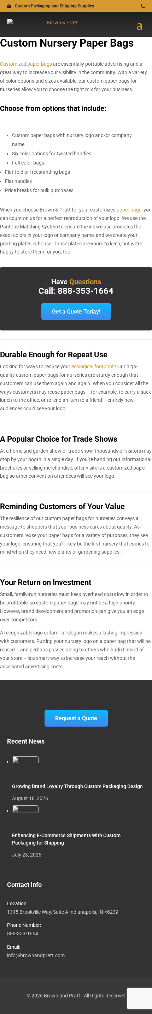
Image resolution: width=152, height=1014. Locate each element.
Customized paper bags (26, 64)
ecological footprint (92, 366)
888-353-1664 (22, 933)
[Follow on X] (133, 6)
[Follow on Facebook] (124, 6)
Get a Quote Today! (76, 311)
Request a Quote (76, 718)
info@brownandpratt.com (36, 955)
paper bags (129, 210)
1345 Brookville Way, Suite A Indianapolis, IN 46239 (62, 912)
